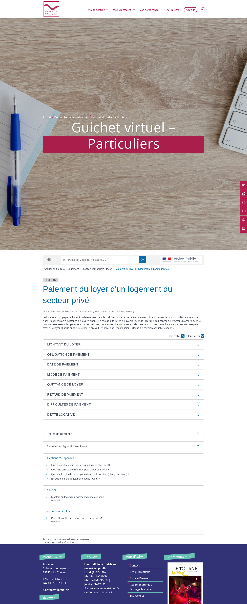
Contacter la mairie (56, 590)
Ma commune (96, 10)
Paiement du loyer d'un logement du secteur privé (142, 268)
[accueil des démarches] (49, 259)
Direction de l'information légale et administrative (67, 539)
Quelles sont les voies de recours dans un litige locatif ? (81, 465)
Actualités (172, 10)
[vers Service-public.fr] (181, 260)
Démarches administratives (71, 117)
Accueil (47, 117)
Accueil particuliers (54, 268)
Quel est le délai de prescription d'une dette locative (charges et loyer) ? (90, 474)
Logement (73, 268)
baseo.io (74, 542)
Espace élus (137, 595)
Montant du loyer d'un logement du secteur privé (77, 497)
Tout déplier (194, 336)
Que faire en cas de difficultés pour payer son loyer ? (80, 469)
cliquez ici (106, 592)
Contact (134, 565)
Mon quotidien (122, 10)
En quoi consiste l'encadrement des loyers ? (75, 478)
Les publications (140, 572)
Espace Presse (139, 578)
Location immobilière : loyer (97, 268)
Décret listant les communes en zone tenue (75, 518)
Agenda (190, 9)
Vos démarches (149, 10)
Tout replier (175, 336)
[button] (123, 345)
